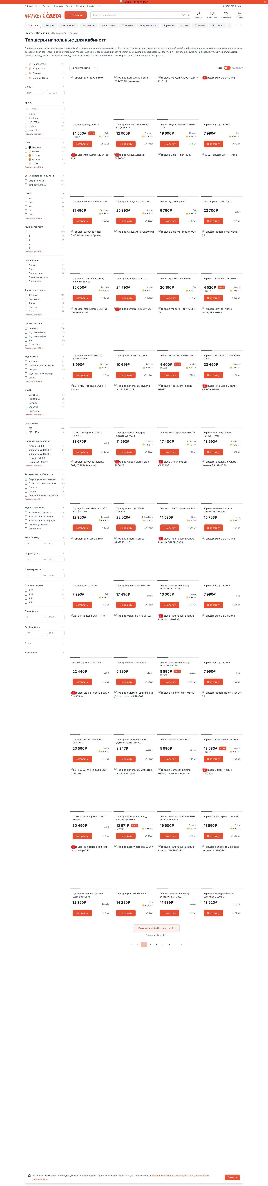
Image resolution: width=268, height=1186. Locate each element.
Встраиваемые (148, 25)
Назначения (42, 33)
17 (169, 944)
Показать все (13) (33, 414)
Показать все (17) (33, 466)
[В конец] (181, 944)
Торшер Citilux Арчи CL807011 (132, 278)
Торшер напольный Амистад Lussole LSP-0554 (131, 818)
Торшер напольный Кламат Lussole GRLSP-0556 (218, 510)
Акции (34, 25)
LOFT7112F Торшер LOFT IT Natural (87, 434)
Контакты (80, 6)
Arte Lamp (104, 210)
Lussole (149, 441)
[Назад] (138, 944)
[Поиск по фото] (183, 15)
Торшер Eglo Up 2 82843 (217, 662)
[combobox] (140, 15)
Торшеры (169, 25)
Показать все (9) (32, 381)
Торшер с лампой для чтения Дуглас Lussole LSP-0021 (131, 741)
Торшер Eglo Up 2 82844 (217, 585)
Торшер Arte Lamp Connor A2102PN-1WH (217, 434)
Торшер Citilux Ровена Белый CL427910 (88, 741)
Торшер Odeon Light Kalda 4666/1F (130, 510)
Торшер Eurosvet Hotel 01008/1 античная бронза (89, 280)
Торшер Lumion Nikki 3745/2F (131, 355)
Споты (184, 25)
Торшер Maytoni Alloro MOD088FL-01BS (222, 357)
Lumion (149, 364)
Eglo (107, 133)
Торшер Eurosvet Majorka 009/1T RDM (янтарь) (90, 510)
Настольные (108, 25)
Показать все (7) (32, 218)
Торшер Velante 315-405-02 (175, 739)
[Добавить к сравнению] (108, 84)
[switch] (227, 68)
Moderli (237, 287)
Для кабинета (58, 33)
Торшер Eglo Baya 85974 (86, 124)
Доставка (58, 6)
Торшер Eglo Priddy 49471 (174, 201)
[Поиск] (187, 15)
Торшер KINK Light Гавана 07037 (177, 432)
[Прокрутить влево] (236, 25)
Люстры (49, 25)
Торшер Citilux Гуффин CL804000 (221, 816)
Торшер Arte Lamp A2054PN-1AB (90, 201)
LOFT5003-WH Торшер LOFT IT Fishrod (89, 818)
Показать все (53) (33, 134)
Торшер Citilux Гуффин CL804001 (177, 508)
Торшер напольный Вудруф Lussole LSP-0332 (130, 434)
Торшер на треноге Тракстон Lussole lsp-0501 (88, 895)
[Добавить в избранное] (108, 78)
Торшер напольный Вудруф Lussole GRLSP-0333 (174, 587)
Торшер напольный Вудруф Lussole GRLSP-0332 (174, 895)
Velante (149, 673)
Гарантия (47, 6)
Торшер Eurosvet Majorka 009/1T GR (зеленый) (133, 126)
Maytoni (192, 133)
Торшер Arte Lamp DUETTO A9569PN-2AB (87, 357)
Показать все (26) (33, 348)
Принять (232, 1177)
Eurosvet (149, 133)
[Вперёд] (175, 944)
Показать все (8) (32, 499)
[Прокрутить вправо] (241, 25)
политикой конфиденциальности (169, 1175)
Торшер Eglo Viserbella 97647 (131, 893)
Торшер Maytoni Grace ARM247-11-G (133, 587)
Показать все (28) (33, 167)
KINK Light (191, 441)
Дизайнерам (92, 6)
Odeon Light (147, 517)
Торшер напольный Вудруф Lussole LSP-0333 (174, 664)
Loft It (237, 212)
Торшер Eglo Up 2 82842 (217, 124)
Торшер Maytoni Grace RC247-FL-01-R (177, 126)
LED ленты (217, 25)
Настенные (88, 25)
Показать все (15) (33, 315)
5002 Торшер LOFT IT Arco (218, 201)
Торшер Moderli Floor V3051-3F (220, 278)
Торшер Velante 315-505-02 (131, 662)
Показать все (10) (33, 251)
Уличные (200, 25)
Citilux (150, 210)
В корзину (82, 143)
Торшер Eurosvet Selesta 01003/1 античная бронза (177, 818)
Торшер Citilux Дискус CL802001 (133, 201)
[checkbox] (26, 64)
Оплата (69, 6)
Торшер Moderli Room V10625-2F (221, 739)
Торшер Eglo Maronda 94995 (175, 278)
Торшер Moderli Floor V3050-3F (176, 355)
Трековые (127, 25)
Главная (29, 33)
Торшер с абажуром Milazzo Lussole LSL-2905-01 (219, 895)
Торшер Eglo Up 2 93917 (85, 585)
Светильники (68, 25)
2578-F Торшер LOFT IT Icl (87, 662)
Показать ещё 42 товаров (154, 928)
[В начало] (131, 944)
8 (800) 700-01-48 (232, 6)
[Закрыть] (265, 2)
